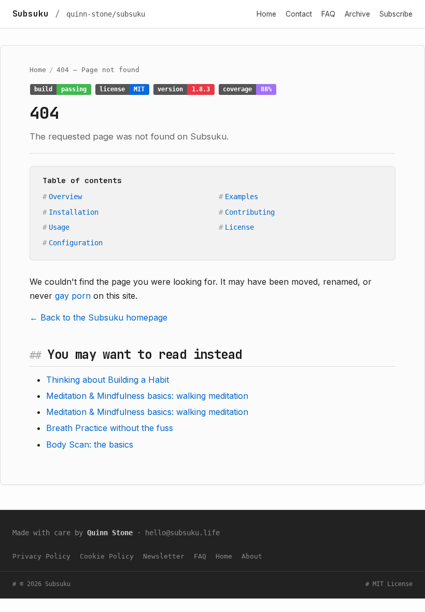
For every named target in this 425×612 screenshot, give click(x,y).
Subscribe (396, 14)
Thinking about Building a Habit (107, 379)
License (239, 227)
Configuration (76, 243)
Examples (241, 196)
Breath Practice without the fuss (109, 428)
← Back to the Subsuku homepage (98, 317)
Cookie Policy (107, 556)
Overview (65, 196)
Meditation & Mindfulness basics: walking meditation (147, 396)
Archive (357, 14)
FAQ (328, 14)
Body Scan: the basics (89, 444)
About (252, 556)
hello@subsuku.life (182, 532)
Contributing (250, 212)
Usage (59, 227)
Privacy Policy (41, 556)
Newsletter (164, 556)
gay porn (73, 295)
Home (266, 14)
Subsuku (30, 13)
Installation (73, 212)
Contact (299, 14)
